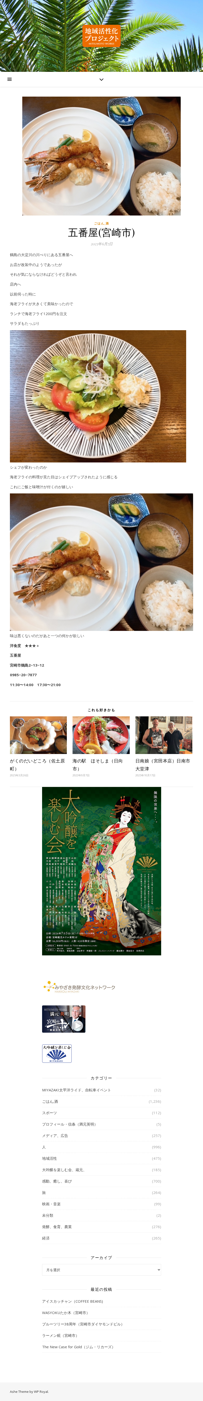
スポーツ (49, 1112)
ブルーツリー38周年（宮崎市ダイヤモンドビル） (83, 1323)
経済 (46, 1238)
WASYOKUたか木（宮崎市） (66, 1312)
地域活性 (49, 1158)
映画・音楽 (51, 1203)
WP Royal (41, 1391)
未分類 (47, 1215)
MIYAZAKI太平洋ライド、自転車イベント (76, 1089)
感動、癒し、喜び (57, 1181)
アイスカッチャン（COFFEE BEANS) (72, 1301)
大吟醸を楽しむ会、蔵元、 (64, 1169)
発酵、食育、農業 (57, 1226)
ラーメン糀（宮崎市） (60, 1335)
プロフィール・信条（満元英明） (70, 1124)
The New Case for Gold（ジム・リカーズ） (78, 1346)
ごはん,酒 (101, 223)
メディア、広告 (55, 1135)
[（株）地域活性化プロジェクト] (101, 36)
